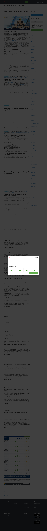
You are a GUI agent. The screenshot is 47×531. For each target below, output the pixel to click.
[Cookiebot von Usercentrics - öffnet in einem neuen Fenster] (35, 257)
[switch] (20, 270)
